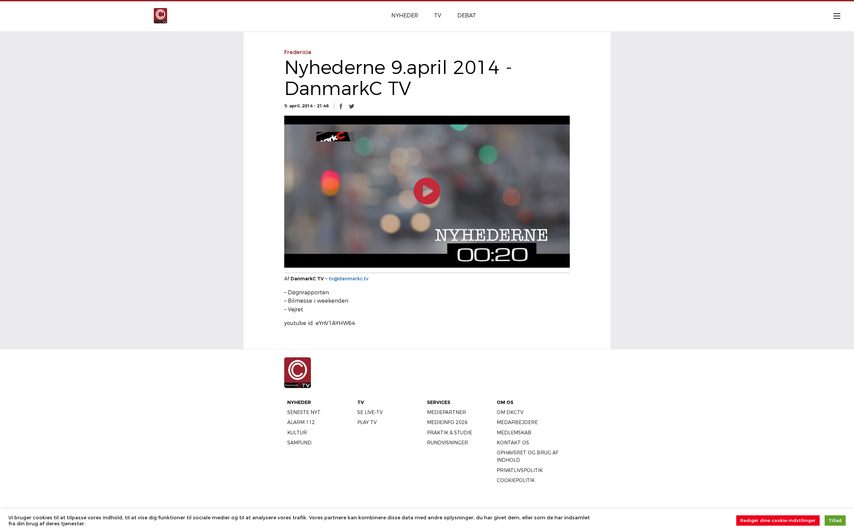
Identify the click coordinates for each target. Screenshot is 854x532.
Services (438, 402)
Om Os (505, 402)
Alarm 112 (301, 422)
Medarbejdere (517, 422)
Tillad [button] (835, 520)
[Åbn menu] (833, 15)
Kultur (297, 433)
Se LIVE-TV (370, 412)
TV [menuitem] (437, 15)
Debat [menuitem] (466, 15)
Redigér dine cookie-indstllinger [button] (778, 520)
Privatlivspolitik (520, 470)
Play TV (367, 422)
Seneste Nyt (304, 412)
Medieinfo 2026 (447, 422)
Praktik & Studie (449, 433)
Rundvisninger (447, 443)
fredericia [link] (297, 52)
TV (360, 402)
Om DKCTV (510, 412)
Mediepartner (446, 412)
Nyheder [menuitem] (404, 15)
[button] (341, 106)
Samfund (299, 443)
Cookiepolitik (516, 480)
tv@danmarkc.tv (349, 279)
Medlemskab (514, 433)
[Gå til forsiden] (160, 15)
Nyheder (299, 402)
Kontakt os (513, 443)
